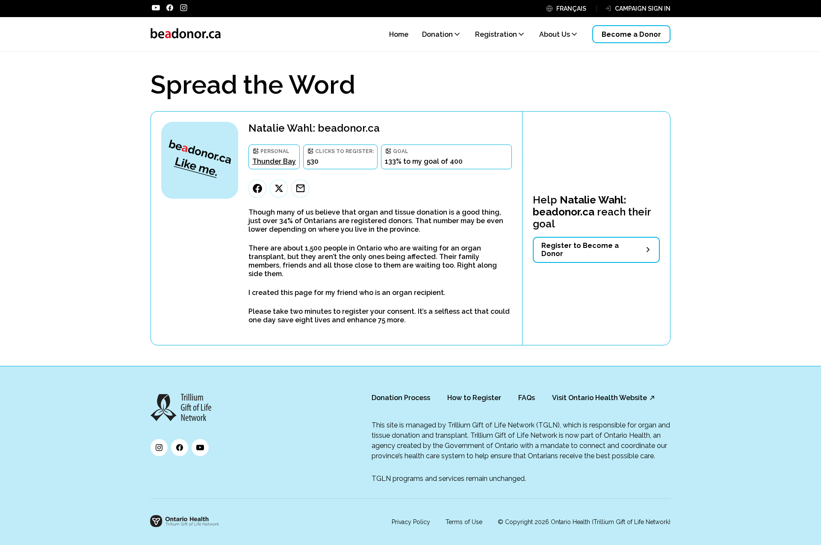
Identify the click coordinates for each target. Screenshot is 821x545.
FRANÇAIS (571, 8)
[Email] (300, 188)
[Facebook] (257, 188)
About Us (554, 34)
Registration (496, 34)
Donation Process (401, 398)
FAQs (526, 398)
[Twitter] (279, 188)
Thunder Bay (274, 161)
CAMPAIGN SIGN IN (642, 8)
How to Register (474, 398)
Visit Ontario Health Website (599, 398)
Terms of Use (464, 521)
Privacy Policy (411, 521)
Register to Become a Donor (580, 250)
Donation (437, 34)
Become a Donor (631, 34)
